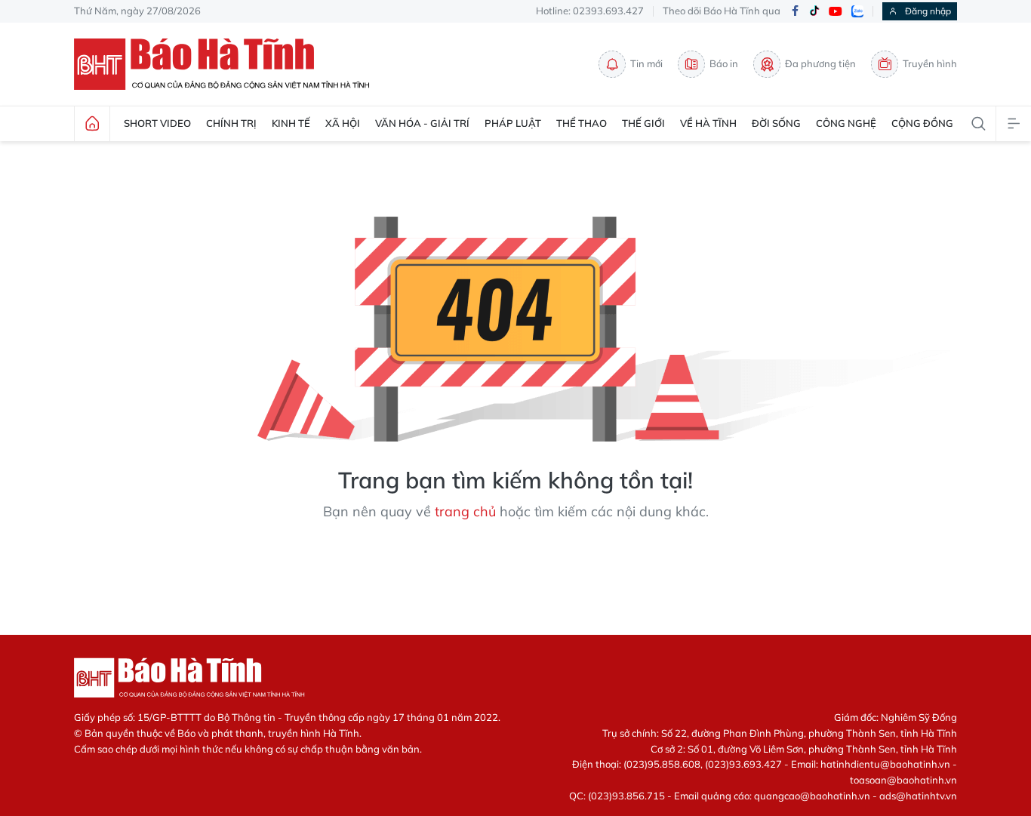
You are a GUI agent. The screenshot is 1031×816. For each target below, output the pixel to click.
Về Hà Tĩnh (708, 123)
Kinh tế (291, 123)
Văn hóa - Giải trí (422, 123)
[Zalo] (857, 11)
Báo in (723, 63)
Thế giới (643, 123)
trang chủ (465, 511)
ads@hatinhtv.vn (918, 796)
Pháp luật (513, 123)
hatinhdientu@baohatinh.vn (885, 764)
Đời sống (776, 123)
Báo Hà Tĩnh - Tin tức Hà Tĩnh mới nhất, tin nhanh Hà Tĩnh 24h (228, 64)
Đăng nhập (928, 11)
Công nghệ (846, 123)
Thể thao (581, 123)
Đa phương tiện (820, 63)
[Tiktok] (814, 11)
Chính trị (231, 123)
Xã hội (342, 123)
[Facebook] (794, 12)
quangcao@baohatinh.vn (812, 796)
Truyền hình (930, 63)
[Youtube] (835, 12)
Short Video (157, 123)
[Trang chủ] (92, 123)
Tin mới (646, 63)
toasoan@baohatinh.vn (903, 780)
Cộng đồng (922, 123)
